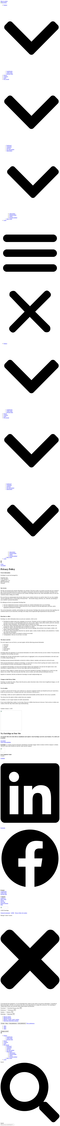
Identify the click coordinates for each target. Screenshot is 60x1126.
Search (2, 1062)
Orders (11, 216)
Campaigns (9, 146)
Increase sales (4, 894)
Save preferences (22, 1023)
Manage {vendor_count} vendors (11, 1019)
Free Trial (3, 902)
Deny (7, 1023)
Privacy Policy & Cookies (21, 913)
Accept (2, 1023)
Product (5, 1035)
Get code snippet (10, 149)
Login (5, 220)
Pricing (5, 75)
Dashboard (8, 145)
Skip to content (4, 1)
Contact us (3, 898)
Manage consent (4, 1031)
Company (6, 76)
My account (6, 1045)
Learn (5, 78)
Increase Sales (9, 74)
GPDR (12, 913)
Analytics (8, 148)
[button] (30, 282)
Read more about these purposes (11, 1020)
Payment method (13, 217)
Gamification (9, 71)
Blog (2, 904)
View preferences (13, 1023)
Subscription (12, 213)
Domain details (12, 215)
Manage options (7, 1016)
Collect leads (9, 72)
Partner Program (4, 903)
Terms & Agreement (5, 913)
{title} (5, 1026)
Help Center (9, 219)
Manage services (7, 1018)
